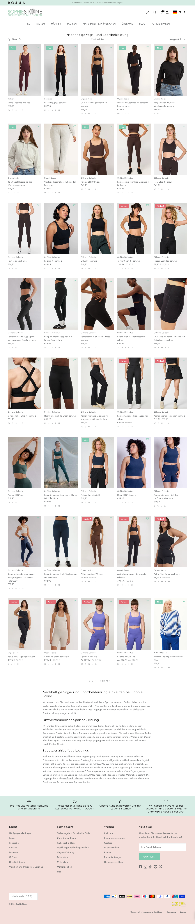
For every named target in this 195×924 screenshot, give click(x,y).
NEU (27, 23)
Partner (107, 852)
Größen (13, 857)
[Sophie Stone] (25, 12)
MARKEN (72, 23)
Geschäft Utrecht (17, 862)
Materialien (62, 862)
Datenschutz (171, 912)
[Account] (147, 12)
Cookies (108, 843)
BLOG (142, 23)
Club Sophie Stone (66, 843)
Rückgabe (14, 843)
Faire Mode (62, 857)
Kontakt (12, 838)
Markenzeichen (64, 866)
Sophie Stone (21, 904)
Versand (13, 847)
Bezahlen (13, 852)
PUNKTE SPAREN (161, 23)
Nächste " (105, 680)
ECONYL (90, 775)
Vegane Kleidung (65, 852)
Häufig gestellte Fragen (20, 833)
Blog (59, 871)
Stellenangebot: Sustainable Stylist (73, 833)
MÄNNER (56, 23)
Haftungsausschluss (113, 862)
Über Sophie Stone (66, 838)
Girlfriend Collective (73, 778)
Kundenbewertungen (114, 838)
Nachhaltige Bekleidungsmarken (73, 847)
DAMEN (40, 23)
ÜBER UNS (127, 23)
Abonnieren (149, 856)
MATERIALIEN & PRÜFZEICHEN (99, 23)
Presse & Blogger (112, 857)
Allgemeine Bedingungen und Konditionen (146, 912)
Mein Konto (109, 833)
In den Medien (111, 847)
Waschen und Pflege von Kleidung (26, 866)
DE (180, 12)
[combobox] (179, 12)
